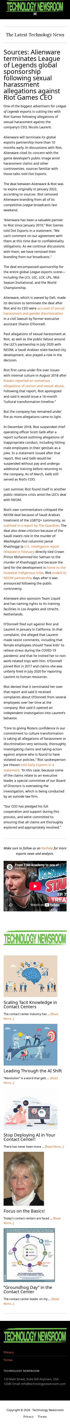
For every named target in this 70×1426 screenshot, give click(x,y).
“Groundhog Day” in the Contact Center (28, 1289)
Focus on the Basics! (24, 1211)
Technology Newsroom (35, 6)
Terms (8, 1360)
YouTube (47, 848)
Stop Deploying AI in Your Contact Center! (29, 1137)
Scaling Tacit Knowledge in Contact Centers (30, 1004)
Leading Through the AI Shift (33, 1071)
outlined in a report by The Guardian (31, 525)
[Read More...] (54, 1147)
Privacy (9, 1352)
